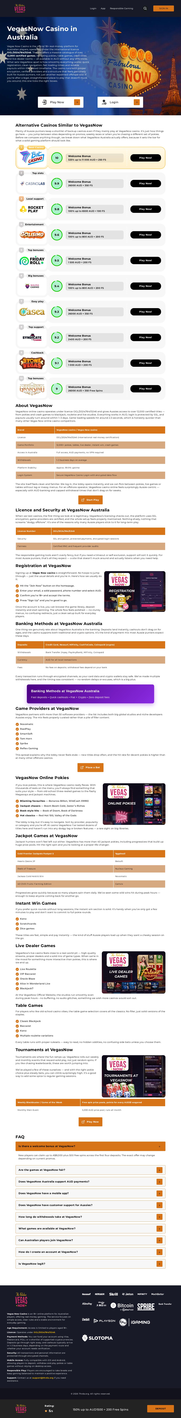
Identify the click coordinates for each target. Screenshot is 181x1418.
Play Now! (145, 157)
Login (93, 8)
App (103, 8)
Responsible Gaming (121, 8)
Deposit (160, 1408)
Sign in (163, 8)
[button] (90, 1146)
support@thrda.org (43, 1378)
